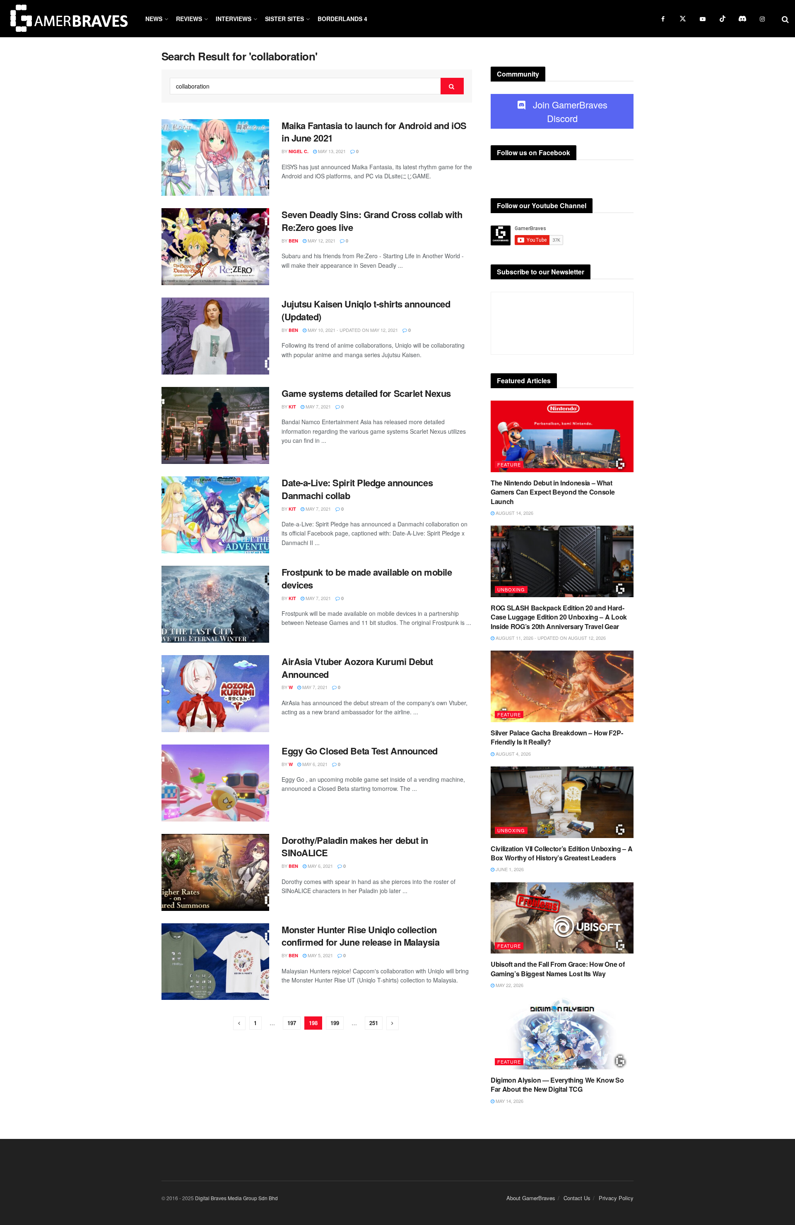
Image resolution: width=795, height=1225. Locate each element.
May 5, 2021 (319, 955)
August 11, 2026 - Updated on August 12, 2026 (550, 637)
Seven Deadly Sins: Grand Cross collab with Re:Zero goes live (372, 221)
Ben (293, 241)
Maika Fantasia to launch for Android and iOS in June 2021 (374, 132)
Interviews (233, 18)
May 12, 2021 (320, 240)
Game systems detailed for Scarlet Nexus (366, 393)
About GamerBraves (530, 1198)
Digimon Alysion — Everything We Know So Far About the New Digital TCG (557, 1084)
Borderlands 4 (342, 18)
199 (334, 1023)
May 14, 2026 (508, 1101)
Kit (292, 407)
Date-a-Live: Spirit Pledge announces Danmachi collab (357, 489)
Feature (509, 464)
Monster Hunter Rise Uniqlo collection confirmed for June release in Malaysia (360, 936)
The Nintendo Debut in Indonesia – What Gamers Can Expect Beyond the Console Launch (552, 492)
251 (373, 1023)
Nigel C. (298, 151)
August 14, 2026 (513, 512)
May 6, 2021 (314, 764)
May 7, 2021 (317, 406)
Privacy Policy (616, 1198)
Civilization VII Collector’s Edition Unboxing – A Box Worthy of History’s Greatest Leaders (561, 853)
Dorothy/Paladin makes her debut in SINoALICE (355, 846)
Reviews (189, 18)
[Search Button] (452, 86)
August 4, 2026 (512, 753)
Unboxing (511, 589)
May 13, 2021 (331, 151)
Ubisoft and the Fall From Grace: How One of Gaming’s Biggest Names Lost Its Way (557, 968)
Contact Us (577, 1198)
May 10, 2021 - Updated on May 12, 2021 (352, 330)
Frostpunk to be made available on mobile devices (367, 578)
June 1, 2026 (509, 869)
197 (291, 1023)
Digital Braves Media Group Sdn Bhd (236, 1197)
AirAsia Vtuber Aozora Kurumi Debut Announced (357, 668)
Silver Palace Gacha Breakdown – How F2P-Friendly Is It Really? (557, 737)
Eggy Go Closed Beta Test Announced (360, 750)
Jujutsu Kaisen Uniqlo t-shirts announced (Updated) (366, 310)
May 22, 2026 (508, 985)
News (153, 18)
